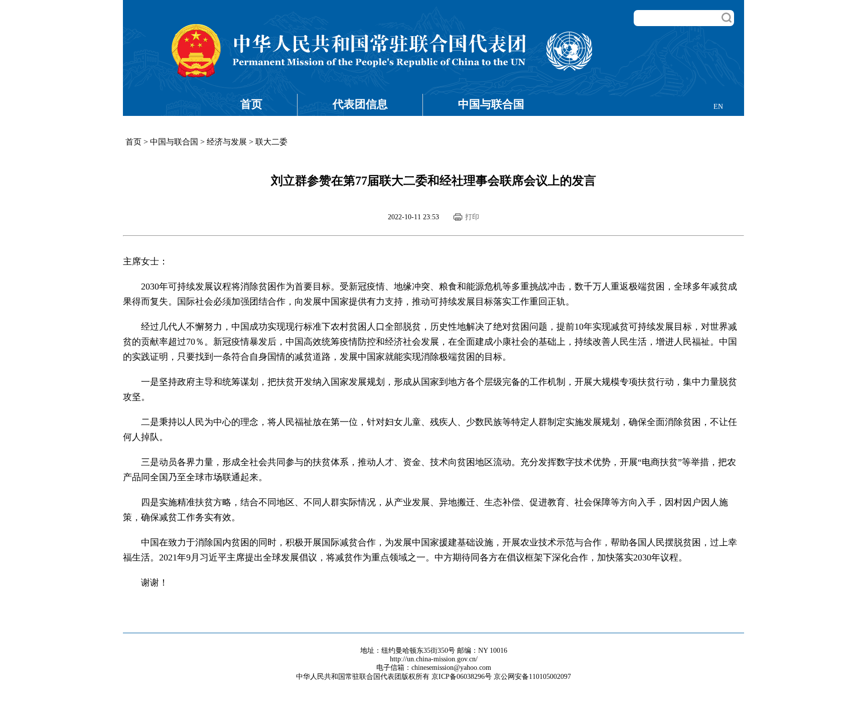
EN (718, 106)
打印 (472, 217)
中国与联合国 (491, 104)
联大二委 (271, 141)
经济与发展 (227, 141)
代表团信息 (360, 104)
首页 (251, 104)
